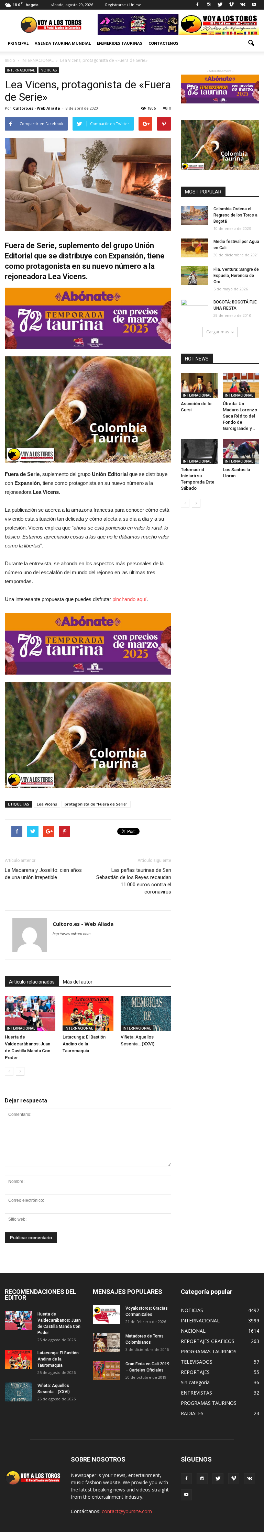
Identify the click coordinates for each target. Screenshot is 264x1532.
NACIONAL (193, 1331)
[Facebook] (197, 5)
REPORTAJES (195, 1372)
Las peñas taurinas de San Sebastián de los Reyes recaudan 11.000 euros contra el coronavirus (133, 881)
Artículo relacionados (32, 982)
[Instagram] (209, 5)
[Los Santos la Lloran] (241, 451)
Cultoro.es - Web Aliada (36, 108)
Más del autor (77, 982)
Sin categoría (195, 1382)
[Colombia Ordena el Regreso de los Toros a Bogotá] (194, 215)
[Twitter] (220, 5)
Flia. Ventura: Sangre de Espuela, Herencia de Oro (236, 275)
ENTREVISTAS (196, 1392)
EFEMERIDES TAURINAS (119, 43)
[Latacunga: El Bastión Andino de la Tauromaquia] (88, 1013)
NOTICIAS (49, 70)
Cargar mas (217, 332)
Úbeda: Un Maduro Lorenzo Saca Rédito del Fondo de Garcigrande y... (240, 416)
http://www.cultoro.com (71, 934)
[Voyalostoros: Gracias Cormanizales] (106, 1314)
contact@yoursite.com (127, 1511)
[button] (251, 43)
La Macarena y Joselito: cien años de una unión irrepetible (43, 873)
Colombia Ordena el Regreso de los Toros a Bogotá (235, 215)
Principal (18, 43)
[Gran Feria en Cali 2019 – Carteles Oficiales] (106, 1370)
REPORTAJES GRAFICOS (207, 1341)
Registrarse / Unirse (123, 4)
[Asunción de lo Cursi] (199, 385)
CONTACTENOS (163, 43)
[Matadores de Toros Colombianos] (106, 1342)
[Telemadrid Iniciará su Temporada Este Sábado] (199, 451)
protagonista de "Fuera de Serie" (96, 804)
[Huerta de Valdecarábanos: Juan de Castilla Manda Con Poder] (30, 1013)
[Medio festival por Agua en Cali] (194, 247)
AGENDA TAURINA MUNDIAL (63, 43)
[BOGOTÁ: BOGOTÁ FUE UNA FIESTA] (194, 308)
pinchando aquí (129, 599)
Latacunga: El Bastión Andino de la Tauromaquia (84, 1043)
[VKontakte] (243, 5)
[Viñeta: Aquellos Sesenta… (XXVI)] (146, 1013)
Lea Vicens (47, 804)
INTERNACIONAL (21, 70)
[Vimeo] (231, 5)
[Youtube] (254, 5)
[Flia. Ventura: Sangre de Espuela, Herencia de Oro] (194, 275)
